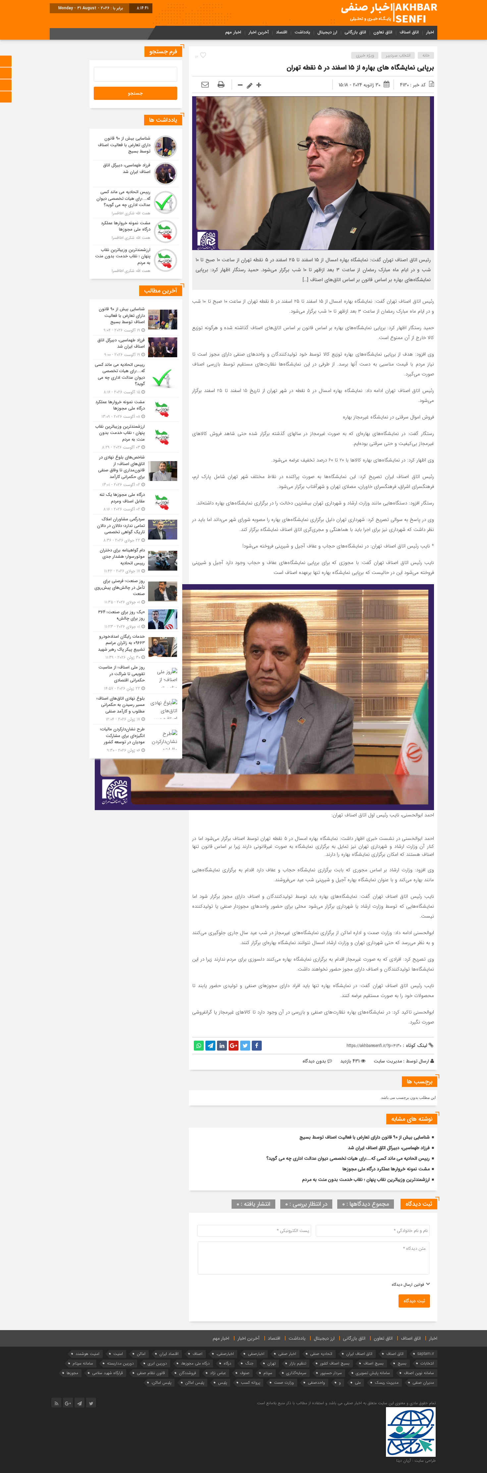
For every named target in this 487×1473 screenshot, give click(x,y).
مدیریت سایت (388, 1061)
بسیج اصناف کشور (335, 1363)
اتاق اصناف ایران (359, 1354)
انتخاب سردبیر (398, 55)
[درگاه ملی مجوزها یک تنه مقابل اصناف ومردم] (136, 502)
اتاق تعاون (382, 32)
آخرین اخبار (258, 32)
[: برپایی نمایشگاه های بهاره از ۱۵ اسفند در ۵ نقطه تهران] (205, 85)
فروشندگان (187, 1373)
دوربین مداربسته (120, 1363)
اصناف (197, 1354)
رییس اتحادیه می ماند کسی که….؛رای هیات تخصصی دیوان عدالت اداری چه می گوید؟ (348, 1158)
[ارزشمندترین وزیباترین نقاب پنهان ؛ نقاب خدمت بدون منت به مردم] (136, 259)
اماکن (141, 1354)
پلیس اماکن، (161, 1382)
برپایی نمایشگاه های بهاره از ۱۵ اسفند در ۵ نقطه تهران (360, 68)
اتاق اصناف (409, 32)
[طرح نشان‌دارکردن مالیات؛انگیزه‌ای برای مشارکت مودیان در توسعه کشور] (136, 739)
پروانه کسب (250, 1382)
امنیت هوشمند (87, 1354)
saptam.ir (425, 1354)
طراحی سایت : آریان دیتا (416, 1460)
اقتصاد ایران (169, 1354)
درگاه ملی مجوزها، (195, 1363)
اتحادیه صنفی (321, 1354)
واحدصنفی (316, 1382)
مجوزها (72, 1373)
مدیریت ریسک (387, 1382)
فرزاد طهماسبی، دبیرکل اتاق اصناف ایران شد (389, 1147)
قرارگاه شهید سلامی (107, 1373)
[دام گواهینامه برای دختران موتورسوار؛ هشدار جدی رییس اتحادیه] (136, 560)
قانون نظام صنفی (151, 1373)
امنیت (118, 1354)
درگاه (227, 1363)
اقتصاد (281, 32)
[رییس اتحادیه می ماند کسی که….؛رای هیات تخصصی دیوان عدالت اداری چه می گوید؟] (136, 202)
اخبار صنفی (287, 1354)
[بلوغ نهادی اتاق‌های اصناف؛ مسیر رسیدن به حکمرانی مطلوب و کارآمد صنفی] (136, 709)
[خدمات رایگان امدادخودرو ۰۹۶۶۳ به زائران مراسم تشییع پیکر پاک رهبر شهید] (136, 647)
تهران (271, 1363)
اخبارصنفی (256, 1354)
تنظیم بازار (298, 1363)
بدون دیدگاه (314, 1061)
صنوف (244, 1373)
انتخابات (427, 1363)
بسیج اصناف (373, 1363)
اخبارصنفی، (225, 1354)
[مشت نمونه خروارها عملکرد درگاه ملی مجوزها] (136, 231)
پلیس (222, 1382)
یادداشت (302, 32)
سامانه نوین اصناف (419, 1373)
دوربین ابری (157, 1363)
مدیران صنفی (423, 1382)
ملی (358, 1382)
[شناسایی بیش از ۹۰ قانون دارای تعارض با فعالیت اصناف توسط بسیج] (136, 147)
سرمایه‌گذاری (296, 1373)
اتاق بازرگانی (355, 32)
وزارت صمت (284, 1382)
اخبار (430, 32)
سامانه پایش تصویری (373, 1373)
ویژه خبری (365, 55)
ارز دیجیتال (327, 32)
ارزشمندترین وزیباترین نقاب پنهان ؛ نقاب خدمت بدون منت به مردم (366, 1179)
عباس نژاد (218, 1373)
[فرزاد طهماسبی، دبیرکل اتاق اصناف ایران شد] (136, 173)
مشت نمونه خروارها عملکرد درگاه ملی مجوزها (386, 1169)
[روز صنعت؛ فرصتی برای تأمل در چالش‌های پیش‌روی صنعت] (136, 591)
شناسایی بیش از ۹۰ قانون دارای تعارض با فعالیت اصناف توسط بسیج (364, 1137)
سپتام (267, 1373)
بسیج (402, 1363)
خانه (426, 55)
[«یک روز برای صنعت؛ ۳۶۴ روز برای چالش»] (136, 619)
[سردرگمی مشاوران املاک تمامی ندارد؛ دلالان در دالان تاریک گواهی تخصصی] (136, 529)
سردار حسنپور (331, 1373)
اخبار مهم (233, 32)
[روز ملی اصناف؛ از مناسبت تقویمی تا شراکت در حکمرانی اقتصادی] (136, 678)
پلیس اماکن (194, 1382)
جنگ (249, 1363)
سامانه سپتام (83, 1363)
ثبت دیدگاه (414, 1301)
